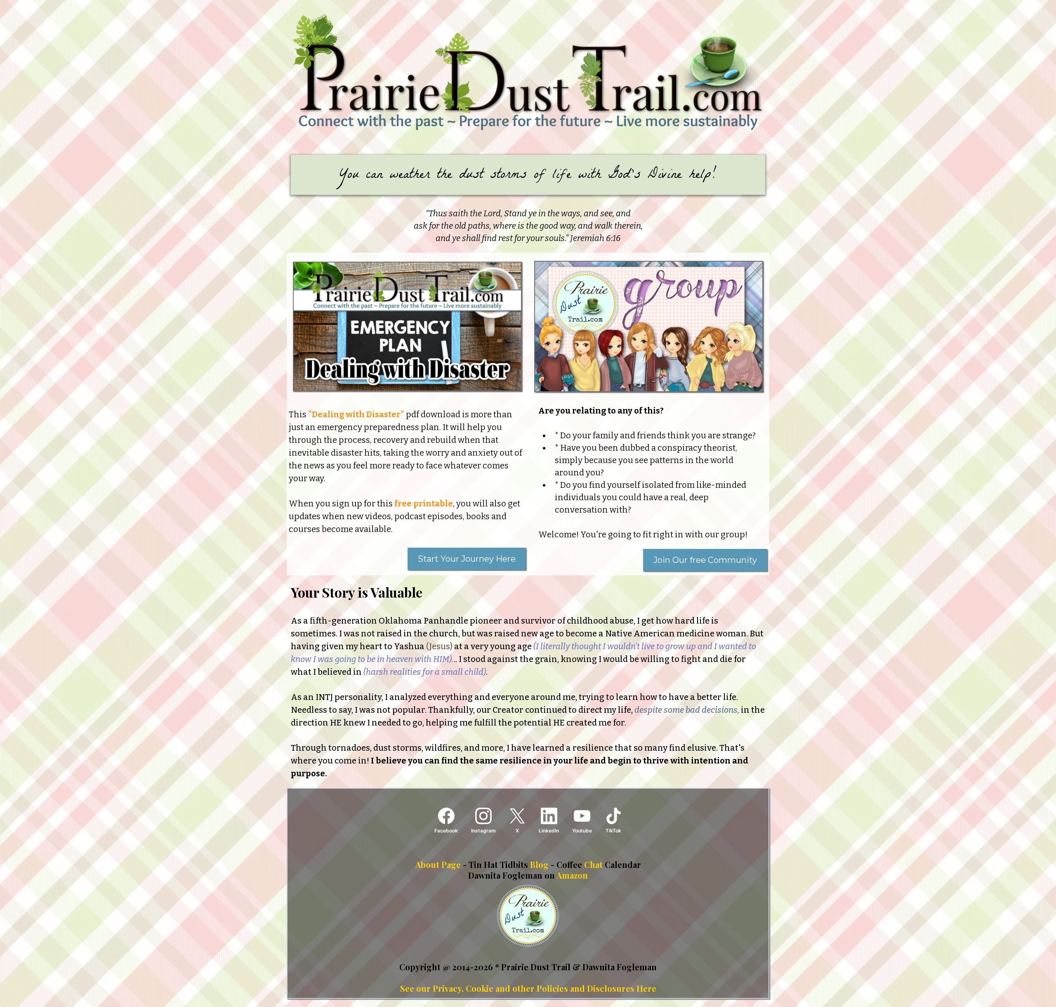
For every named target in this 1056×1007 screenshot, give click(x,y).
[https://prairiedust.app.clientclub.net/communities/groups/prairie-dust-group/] (648, 326)
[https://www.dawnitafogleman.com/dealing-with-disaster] (407, 326)
